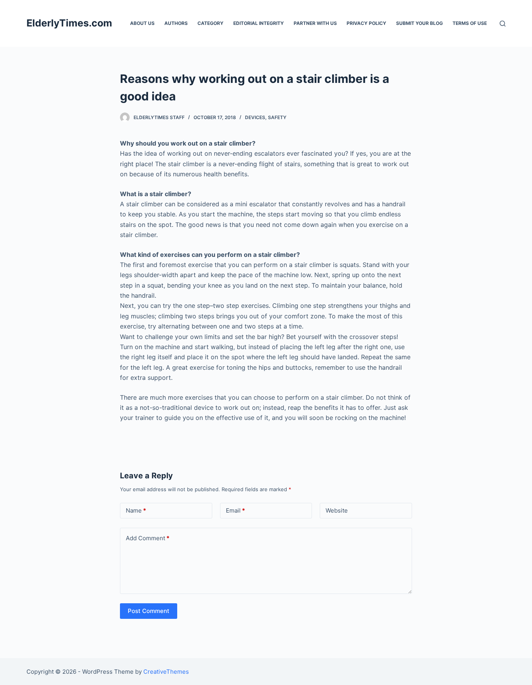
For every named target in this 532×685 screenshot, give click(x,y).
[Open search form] (503, 23)
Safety (277, 117)
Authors (176, 23)
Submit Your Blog (419, 23)
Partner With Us (315, 23)
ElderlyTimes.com (69, 23)
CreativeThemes (166, 671)
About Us (142, 23)
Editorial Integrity (258, 23)
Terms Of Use (470, 23)
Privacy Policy (366, 23)
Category (210, 23)
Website (337, 510)
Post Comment (148, 611)
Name (136, 510)
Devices (255, 117)
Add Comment (147, 538)
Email (235, 510)
